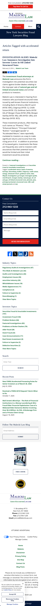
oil (32, 178)
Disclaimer (20, 553)
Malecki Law (27, 595)
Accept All (12, 594)
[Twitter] (15, 254)
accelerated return (14, 169)
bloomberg (12, 171)
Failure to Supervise (11, 293)
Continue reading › (10, 160)
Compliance (8, 290)
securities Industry (11, 280)
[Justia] (25, 254)
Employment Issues (11, 277)
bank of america (27, 169)
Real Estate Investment (12, 339)
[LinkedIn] (20, 254)
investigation (12, 176)
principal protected (9, 182)
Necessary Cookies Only (12, 599)
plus (34, 180)
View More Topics (9, 299)
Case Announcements (12, 336)
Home (6, 26)
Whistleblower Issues (12, 283)
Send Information (20, 242)
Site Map (20, 560)
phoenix (29, 180)
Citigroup (25, 171)
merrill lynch (6, 178)
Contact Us (20, 563)
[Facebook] (10, 254)
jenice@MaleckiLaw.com (23, 518)
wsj (16, 184)
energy (4, 174)
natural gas (27, 178)
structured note (21, 182)
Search (20, 368)
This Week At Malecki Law (14, 271)
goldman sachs (25, 174)
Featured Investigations (17, 165)
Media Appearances (11, 287)
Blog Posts (20, 567)
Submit (20, 436)
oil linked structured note (17, 180)
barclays (5, 171)
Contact (18, 26)
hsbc (32, 174)
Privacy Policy (20, 556)
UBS (29, 182)
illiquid (4, 176)
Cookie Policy (32, 537)
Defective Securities (11, 345)
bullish (19, 171)
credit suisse (33, 171)
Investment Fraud (11, 317)
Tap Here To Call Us (20, 6)
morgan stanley (17, 178)
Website (20, 549)
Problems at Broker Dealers (14, 326)
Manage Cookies (21, 539)
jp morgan (21, 176)
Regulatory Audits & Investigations (17, 267)
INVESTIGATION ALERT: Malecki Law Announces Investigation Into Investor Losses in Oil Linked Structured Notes (19, 61)
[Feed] (31, 254)
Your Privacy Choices (17, 537)
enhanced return (13, 174)
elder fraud (8, 330)
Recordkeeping (9, 296)
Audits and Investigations (14, 274)
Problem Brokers (10, 320)
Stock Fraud (8, 333)
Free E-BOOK (20, 472)
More (30, 26)
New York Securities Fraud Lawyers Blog (20, 17)
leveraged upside (31, 176)
